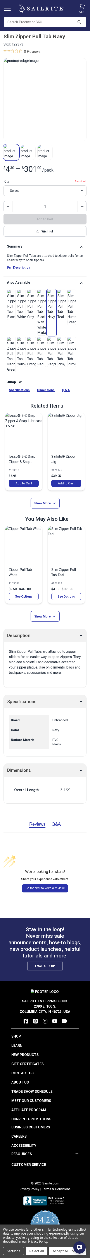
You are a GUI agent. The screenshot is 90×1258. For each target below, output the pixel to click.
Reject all (36, 1251)
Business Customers (30, 1127)
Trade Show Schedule (31, 1091)
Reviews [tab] (37, 824)
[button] (11, 152)
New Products (25, 1055)
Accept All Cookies (68, 1251)
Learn (16, 1045)
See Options (24, 596)
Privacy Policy (29, 1189)
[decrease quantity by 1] (8, 206)
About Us (20, 1082)
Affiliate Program (28, 1110)
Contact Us (22, 1073)
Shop (16, 1036)
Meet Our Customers (31, 1101)
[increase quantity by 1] (82, 206)
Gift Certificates (27, 1064)
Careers (19, 1136)
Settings (13, 1251)
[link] (11, 305)
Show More (42, 503)
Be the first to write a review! (45, 888)
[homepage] (41, 8)
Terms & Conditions (56, 1189)
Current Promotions (31, 1119)
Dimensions (46, 390)
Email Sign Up (45, 966)
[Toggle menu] (9, 8)
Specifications (19, 390)
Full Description (18, 267)
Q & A (66, 390)
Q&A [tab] (56, 824)
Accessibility (23, 1146)
